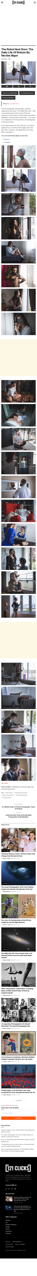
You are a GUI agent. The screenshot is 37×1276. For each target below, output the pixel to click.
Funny (7, 1229)
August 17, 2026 (16, 1061)
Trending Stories (6, 797)
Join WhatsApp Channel (27, 93)
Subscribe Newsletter (8, 97)
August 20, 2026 (16, 995)
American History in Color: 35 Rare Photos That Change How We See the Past (22, 1199)
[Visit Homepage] (18, 2)
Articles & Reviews (11, 1224)
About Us (8, 1241)
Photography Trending (21, 792)
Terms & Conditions (20, 1244)
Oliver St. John (6, 924)
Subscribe (18, 1118)
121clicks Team (14, 103)
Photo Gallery (9, 792)
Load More (18, 1100)
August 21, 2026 (16, 924)
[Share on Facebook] (7, 86)
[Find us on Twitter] (9, 1189)
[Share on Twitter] (18, 86)
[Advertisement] (18, 25)
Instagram (7, 142)
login (6, 1105)
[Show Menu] (2, 2)
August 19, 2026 (16, 1028)
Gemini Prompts (10, 1246)
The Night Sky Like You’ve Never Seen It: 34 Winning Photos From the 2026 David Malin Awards (16, 955)
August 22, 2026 (16, 858)
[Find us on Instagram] (12, 1189)
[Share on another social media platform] (30, 86)
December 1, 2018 (5, 59)
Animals (5, 916)
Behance (7, 139)
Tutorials (8, 1233)
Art (4, 1053)
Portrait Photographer (8, 795)
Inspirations (6, 850)
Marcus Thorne (6, 858)
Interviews (9, 1231)
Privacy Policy (9, 1244)
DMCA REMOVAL (17, 1241)
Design (8, 1226)
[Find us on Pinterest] (15, 1189)
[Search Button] (35, 2)
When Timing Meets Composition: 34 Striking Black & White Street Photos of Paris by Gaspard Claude (17, 991)
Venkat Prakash (7, 891)
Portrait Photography (21, 795)
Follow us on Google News (10, 93)
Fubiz (6, 783)
